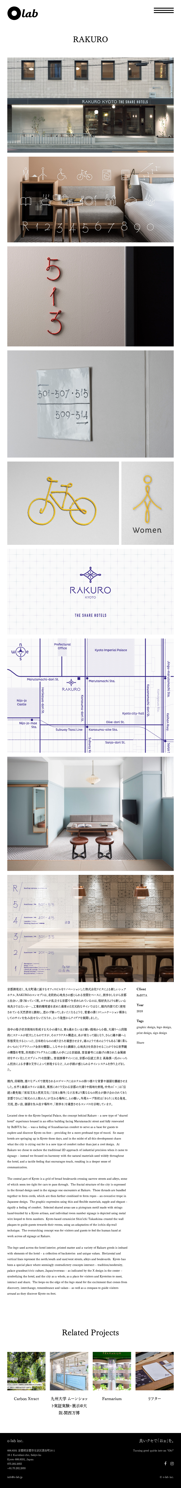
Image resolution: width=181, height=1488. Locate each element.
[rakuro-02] (90, 200)
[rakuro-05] (90, 405)
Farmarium (112, 1398)
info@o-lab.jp (15, 1477)
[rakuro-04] (90, 297)
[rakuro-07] (90, 697)
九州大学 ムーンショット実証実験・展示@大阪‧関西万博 (69, 1405)
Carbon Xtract (26, 1398)
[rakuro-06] (90, 929)
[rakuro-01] (90, 593)
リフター (154, 1398)
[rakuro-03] (90, 106)
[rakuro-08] (90, 815)
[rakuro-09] (90, 504)
